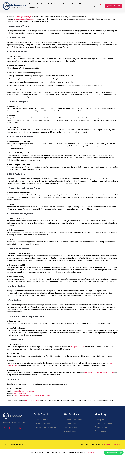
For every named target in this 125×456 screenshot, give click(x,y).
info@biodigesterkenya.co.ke (23, 391)
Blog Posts (101, 420)
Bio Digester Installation (73, 420)
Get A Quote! (114, 6)
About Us (40, 4)
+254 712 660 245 (19, 393)
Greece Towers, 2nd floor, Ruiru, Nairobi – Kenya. (32, 396)
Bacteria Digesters (71, 424)
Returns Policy (102, 427)
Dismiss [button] (91, 452)
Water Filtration (70, 431)
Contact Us (33, 8)
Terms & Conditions (104, 424)
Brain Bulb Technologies (112, 445)
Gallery (65, 4)
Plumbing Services (71, 427)
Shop (74, 4)
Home (31, 4)
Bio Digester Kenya (24, 17)
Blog (81, 4)
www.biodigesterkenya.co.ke (24, 19)
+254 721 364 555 (43, 424)
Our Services (53, 4)
